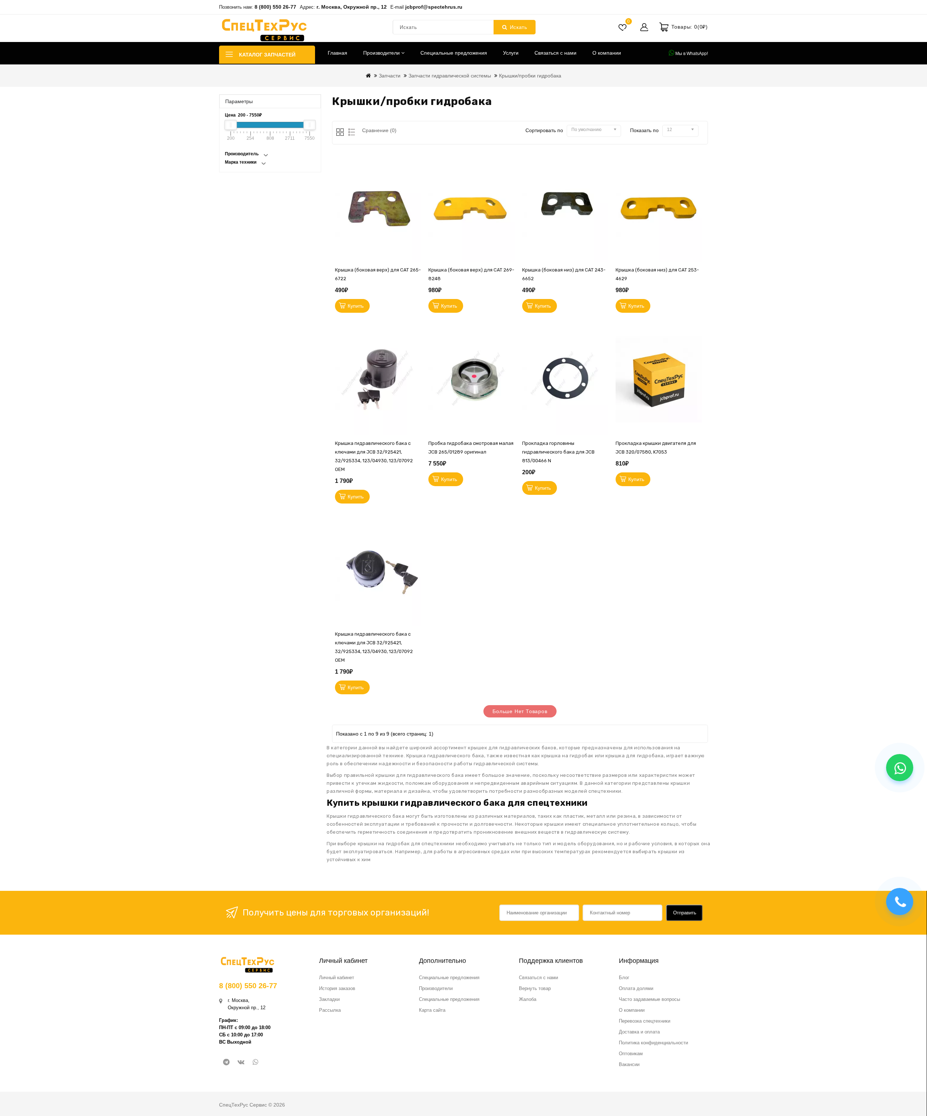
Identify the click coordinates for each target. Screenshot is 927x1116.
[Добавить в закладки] (417, 190)
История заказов (337, 988)
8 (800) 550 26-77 (275, 7)
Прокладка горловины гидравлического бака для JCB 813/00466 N (558, 452)
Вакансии (629, 1064)
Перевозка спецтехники (644, 1021)
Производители (382, 53)
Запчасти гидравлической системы (449, 76)
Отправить (684, 912)
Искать (518, 27)
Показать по (644, 130)
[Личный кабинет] (644, 27)
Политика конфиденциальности (653, 1042)
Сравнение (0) (379, 130)
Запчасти (389, 76)
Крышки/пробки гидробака (530, 76)
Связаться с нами (555, 53)
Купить (356, 306)
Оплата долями (636, 988)
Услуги (511, 53)
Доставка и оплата (639, 1032)
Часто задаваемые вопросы (649, 999)
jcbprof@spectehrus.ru (433, 7)
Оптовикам (631, 1053)
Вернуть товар (535, 988)
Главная (337, 53)
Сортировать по (544, 130)
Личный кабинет (336, 977)
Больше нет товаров (519, 711)
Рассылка (330, 1010)
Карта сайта (432, 1010)
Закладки (329, 999)
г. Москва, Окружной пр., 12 (351, 7)
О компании (606, 53)
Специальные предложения (453, 53)
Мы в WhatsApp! (691, 53)
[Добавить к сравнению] (417, 222)
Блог (624, 977)
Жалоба (527, 999)
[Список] (350, 132)
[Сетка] (340, 132)
